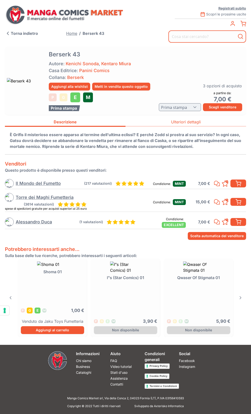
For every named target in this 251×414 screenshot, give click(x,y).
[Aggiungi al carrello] (238, 183)
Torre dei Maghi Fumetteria (45, 197)
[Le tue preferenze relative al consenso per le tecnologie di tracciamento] (4, 310)
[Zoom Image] (25, 81)
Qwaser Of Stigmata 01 (198, 277)
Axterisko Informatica (169, 406)
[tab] (65, 122)
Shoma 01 (52, 271)
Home (71, 33)
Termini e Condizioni (163, 386)
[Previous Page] (10, 298)
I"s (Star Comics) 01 (125, 277)
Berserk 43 (93, 33)
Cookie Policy (158, 376)
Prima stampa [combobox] (174, 107)
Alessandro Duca (34, 221)
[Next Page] (240, 298)
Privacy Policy (159, 366)
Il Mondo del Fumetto (38, 183)
